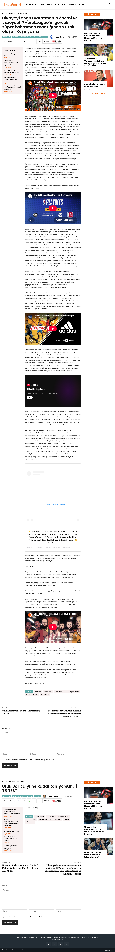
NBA (48, 4)
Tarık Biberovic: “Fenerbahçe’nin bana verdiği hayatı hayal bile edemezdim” (11, 63)
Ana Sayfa (6, 13)
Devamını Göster (98, 94)
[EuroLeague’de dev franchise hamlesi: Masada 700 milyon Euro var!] (98, 27)
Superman (45, 694)
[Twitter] (24, 41)
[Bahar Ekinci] (52, 37)
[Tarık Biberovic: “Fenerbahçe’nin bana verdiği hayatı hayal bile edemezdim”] (98, 52)
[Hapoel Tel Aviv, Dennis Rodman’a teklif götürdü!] (98, 78)
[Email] (34, 41)
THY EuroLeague (40, 37)
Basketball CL (32, 4)
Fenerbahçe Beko (33, 547)
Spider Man (74, 692)
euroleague (48, 692)
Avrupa (70, 4)
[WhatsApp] (29, 41)
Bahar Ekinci (59, 37)
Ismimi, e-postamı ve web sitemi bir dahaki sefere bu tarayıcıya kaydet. (29, 760)
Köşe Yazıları (22, 13)
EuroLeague (59, 4)
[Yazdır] (39, 41)
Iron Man (58, 692)
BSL (42, 4)
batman (38, 692)
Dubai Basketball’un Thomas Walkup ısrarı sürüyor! (11, 79)
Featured (6, 37)
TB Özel (81, 4)
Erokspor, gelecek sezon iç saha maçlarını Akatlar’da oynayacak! (12, 87)
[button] (110, 5)
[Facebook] (19, 41)
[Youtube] (66, 944)
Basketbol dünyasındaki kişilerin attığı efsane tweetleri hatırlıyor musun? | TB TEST (64, 713)
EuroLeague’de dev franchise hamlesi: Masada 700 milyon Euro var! (12, 52)
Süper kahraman (32, 694)
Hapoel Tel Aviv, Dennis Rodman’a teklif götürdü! (12, 71)
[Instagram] (54, 944)
